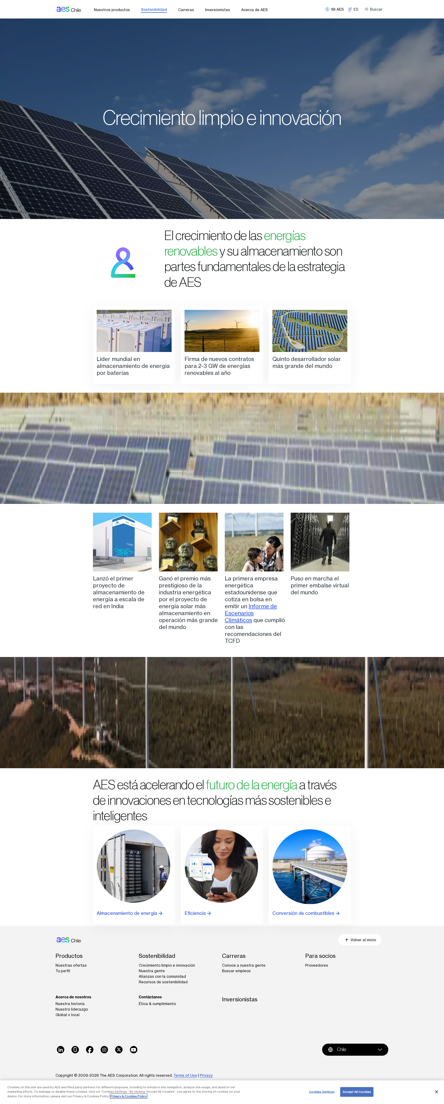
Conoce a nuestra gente (243, 965)
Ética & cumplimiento (157, 1003)
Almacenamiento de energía (127, 913)
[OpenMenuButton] (336, 9)
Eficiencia (196, 913)
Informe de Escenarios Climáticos (251, 613)
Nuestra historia (70, 1003)
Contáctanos (150, 997)
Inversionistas (217, 9)
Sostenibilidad (154, 9)
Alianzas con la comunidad (162, 976)
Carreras (186, 9)
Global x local (68, 1014)
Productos (69, 956)
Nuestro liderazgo (72, 1009)
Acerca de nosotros (73, 997)
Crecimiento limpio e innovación (167, 965)
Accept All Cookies (357, 1092)
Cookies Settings (322, 1092)
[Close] (437, 1092)
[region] (222, 1092)
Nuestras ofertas (71, 965)
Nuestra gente (152, 970)
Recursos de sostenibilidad (163, 982)
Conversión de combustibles (304, 913)
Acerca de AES (254, 9)
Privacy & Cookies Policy (129, 1096)
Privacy (206, 1075)
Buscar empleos (236, 970)
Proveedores (316, 965)
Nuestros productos (112, 9)
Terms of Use (185, 1075)
